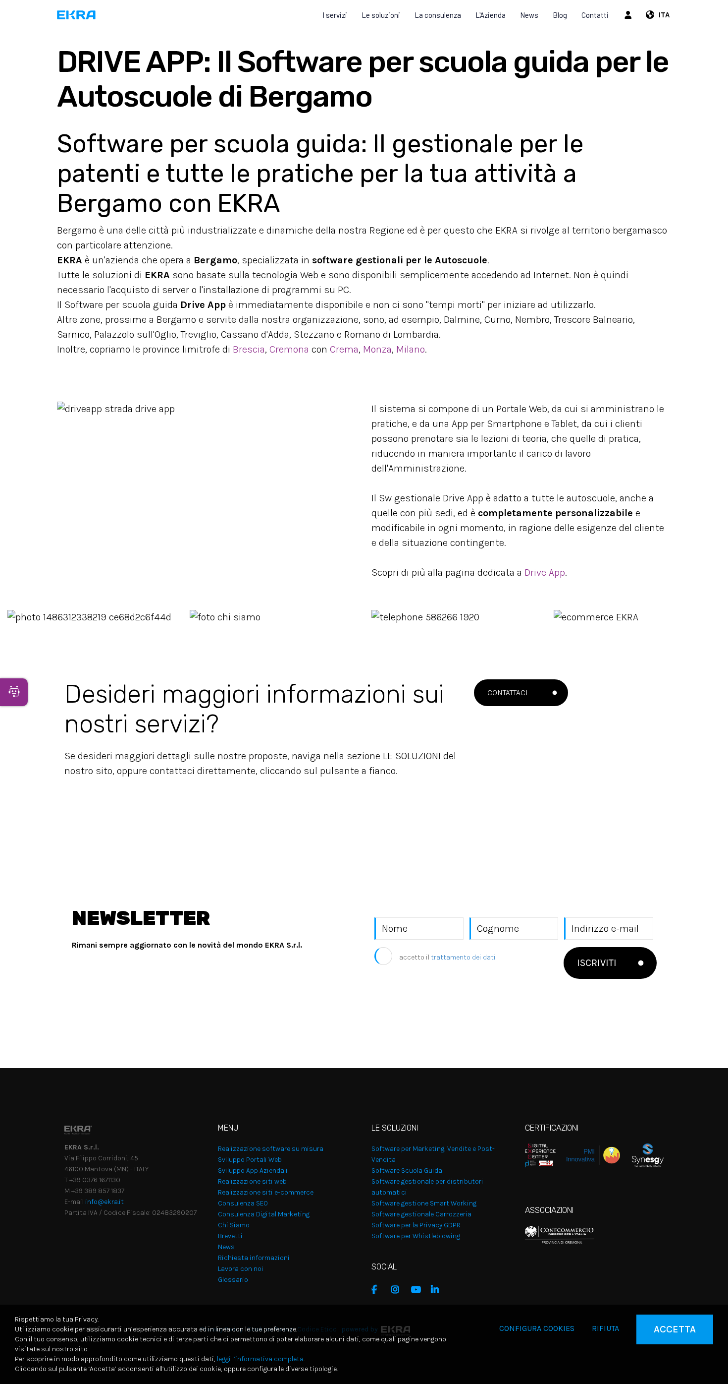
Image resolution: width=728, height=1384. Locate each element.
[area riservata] (629, 15)
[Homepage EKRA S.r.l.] (76, 14)
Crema (344, 349)
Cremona (290, 349)
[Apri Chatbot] (14, 692)
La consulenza (438, 14)
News (529, 14)
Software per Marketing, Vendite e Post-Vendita (433, 1154)
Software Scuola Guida (406, 1170)
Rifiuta (605, 1328)
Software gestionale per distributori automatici (427, 1187)
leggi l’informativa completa (260, 1359)
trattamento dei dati (463, 957)
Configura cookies (536, 1328)
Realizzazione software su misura (270, 1148)
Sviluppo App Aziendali (253, 1170)
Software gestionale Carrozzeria (421, 1214)
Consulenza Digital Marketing (264, 1214)
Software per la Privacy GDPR (416, 1225)
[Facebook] (378, 1289)
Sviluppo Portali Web (250, 1159)
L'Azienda (490, 14)
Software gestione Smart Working (423, 1203)
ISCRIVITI (597, 962)
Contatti (595, 14)
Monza (377, 349)
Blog (560, 14)
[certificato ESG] (642, 1154)
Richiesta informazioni (254, 1258)
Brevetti (230, 1236)
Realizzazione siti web (252, 1181)
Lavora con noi (240, 1268)
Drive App (544, 572)
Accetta (675, 1329)
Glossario (233, 1279)
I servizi (334, 14)
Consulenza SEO (243, 1203)
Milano (410, 349)
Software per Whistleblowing (415, 1236)
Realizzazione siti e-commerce (265, 1192)
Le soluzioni (381, 14)
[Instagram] (398, 1289)
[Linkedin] (438, 1289)
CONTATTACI (507, 692)
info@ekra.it (104, 1202)
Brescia (249, 349)
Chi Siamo (234, 1225)
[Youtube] (418, 1289)
